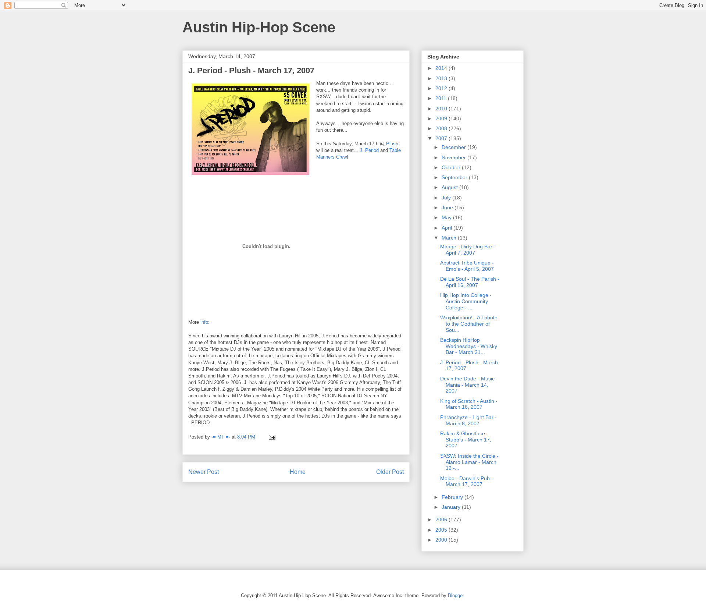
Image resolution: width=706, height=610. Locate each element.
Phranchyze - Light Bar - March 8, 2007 (468, 420)
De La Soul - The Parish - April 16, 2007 (469, 282)
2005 (442, 530)
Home (298, 472)
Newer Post (203, 472)
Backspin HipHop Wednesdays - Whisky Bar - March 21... (468, 346)
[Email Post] (271, 437)
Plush (392, 143)
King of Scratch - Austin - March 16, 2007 (469, 404)
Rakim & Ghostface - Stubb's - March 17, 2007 (465, 439)
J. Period (369, 150)
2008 (442, 128)
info (204, 322)
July (447, 198)
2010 (442, 108)
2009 (442, 118)
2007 (442, 138)
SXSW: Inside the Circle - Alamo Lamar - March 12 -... (469, 462)
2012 (442, 88)
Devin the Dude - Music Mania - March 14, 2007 (467, 385)
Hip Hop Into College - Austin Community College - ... (466, 301)
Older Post (390, 472)
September (455, 177)
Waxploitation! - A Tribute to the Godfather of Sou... (469, 324)
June (448, 207)
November (454, 157)
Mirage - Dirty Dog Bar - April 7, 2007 (468, 250)
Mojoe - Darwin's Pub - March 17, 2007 (466, 481)
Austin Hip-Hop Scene (258, 27)
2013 (442, 78)
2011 (441, 98)
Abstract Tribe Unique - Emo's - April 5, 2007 (467, 266)
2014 (442, 68)
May (447, 217)
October (452, 167)
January (452, 507)
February (453, 497)
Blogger (456, 595)
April (447, 228)
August (450, 187)
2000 (442, 540)
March (450, 238)
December (454, 147)
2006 (442, 519)
